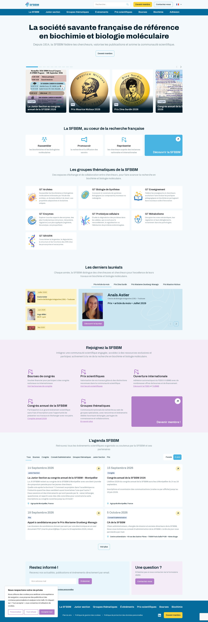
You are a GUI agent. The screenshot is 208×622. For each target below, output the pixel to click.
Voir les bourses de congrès (39, 386)
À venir (177, 457)
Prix (108, 457)
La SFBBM (34, 12)
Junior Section (99, 457)
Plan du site (67, 615)
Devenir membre (142, 4)
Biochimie (158, 12)
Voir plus (104, 547)
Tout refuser (31, 612)
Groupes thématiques (77, 12)
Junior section (53, 12)
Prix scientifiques (123, 12)
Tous (28, 457)
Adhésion (174, 12)
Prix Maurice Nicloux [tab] (171, 284)
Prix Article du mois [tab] (101, 284)
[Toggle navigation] (179, 4)
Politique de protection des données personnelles (123, 615)
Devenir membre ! (169, 422)
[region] (31, 601)
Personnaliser (15, 612)
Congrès (45, 457)
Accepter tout (46, 612)
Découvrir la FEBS (141, 386)
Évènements (101, 12)
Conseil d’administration (61, 457)
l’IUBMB (155, 386)
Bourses (143, 12)
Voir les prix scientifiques (91, 386)
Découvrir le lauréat (93, 324)
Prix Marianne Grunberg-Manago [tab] (145, 284)
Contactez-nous (163, 4)
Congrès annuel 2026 (37, 419)
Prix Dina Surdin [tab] (120, 284)
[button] (32, 66)
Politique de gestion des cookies (88, 615)
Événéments (127, 607)
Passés (169, 457)
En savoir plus (86, 421)
